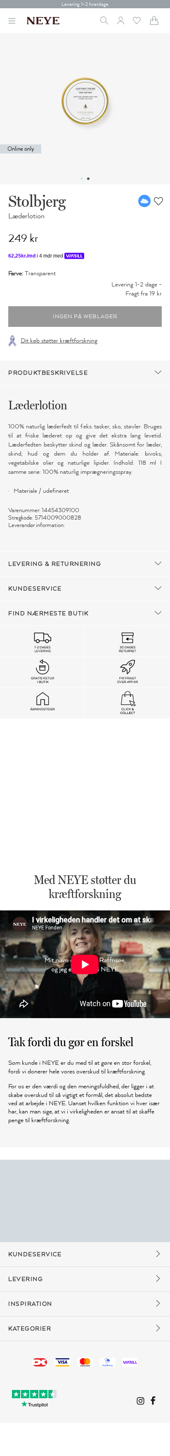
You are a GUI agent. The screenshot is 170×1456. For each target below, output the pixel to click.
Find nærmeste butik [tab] (48, 613)
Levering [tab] (25, 1279)
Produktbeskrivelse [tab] (48, 372)
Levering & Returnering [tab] (54, 563)
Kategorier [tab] (29, 1328)
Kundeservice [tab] (34, 588)
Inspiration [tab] (30, 1303)
